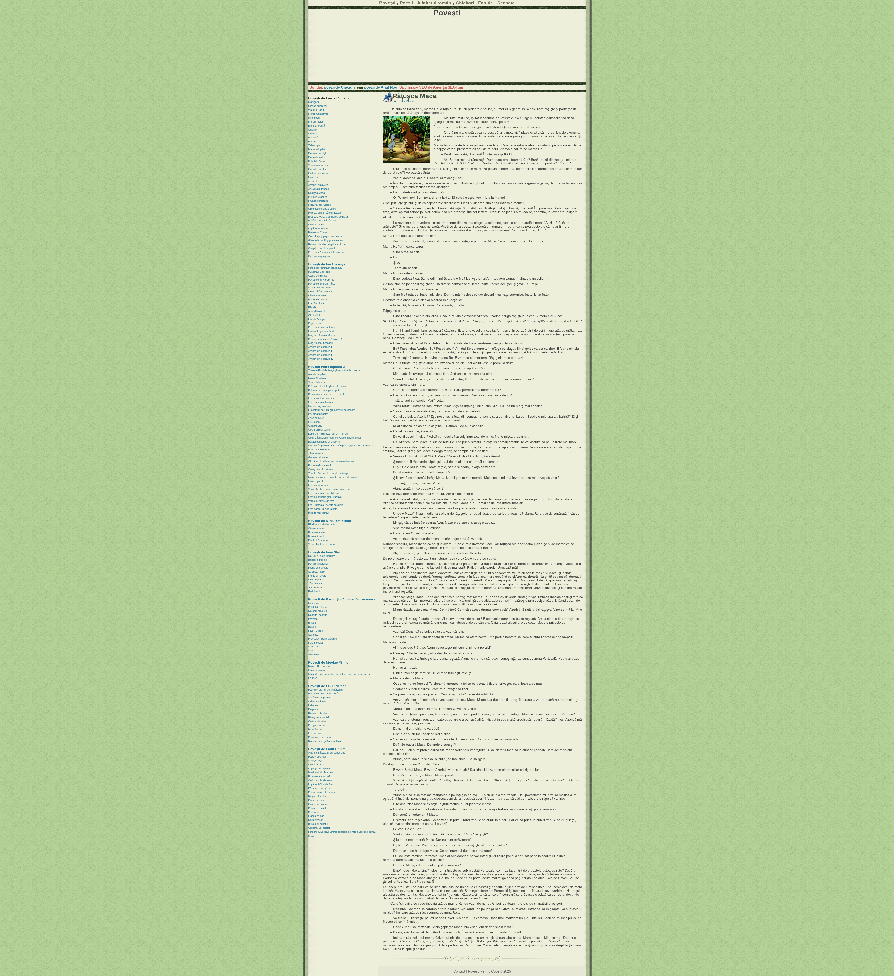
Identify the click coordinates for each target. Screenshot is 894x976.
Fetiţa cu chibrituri (318, 713)
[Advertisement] (447, 49)
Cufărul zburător (317, 721)
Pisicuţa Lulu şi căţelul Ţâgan (324, 212)
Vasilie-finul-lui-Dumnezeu (322, 544)
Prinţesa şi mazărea (319, 737)
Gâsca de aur (316, 816)
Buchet (312, 141)
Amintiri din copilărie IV (320, 358)
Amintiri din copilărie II (320, 350)
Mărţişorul (313, 102)
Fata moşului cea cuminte (322, 398)
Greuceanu (314, 421)
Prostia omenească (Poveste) (325, 339)
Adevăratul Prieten (318, 189)
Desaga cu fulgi (317, 153)
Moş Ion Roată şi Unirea (321, 335)
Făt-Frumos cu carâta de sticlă (325, 504)
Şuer (311, 650)
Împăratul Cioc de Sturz (321, 784)
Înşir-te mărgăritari (318, 512)
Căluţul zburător (317, 169)
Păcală (312, 307)
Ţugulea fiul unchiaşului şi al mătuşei (328, 473)
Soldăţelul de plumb (319, 697)
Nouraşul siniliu (316, 224)
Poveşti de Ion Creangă (326, 264)
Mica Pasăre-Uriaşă (319, 204)
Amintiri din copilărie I (320, 346)
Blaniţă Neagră (316, 125)
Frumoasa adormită (319, 776)
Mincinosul (314, 117)
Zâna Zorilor (315, 583)
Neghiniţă (313, 603)
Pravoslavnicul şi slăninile (322, 638)
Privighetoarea (316, 725)
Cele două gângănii (319, 256)
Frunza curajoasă (318, 200)
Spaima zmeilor (316, 571)
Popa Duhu (314, 323)
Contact (459, 971)
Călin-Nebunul (316, 528)
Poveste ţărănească (319, 465)
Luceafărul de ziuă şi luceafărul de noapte (331, 410)
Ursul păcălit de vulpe (320, 291)
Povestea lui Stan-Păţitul (321, 283)
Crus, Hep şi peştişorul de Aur (325, 236)
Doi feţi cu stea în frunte (321, 555)
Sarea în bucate (317, 382)
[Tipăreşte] (388, 101)
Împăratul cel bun (318, 228)
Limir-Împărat (315, 579)
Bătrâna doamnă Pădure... (323, 220)
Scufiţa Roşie (315, 760)
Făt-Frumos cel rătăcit (320, 402)
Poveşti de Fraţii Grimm (326, 749)
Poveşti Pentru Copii (483, 971)
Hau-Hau (313, 177)
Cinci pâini (314, 315)
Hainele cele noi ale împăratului (325, 689)
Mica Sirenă (315, 729)
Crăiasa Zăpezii (317, 701)
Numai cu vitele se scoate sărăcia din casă (332, 477)
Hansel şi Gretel (317, 756)
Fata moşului (315, 642)
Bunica (312, 626)
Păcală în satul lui (318, 563)
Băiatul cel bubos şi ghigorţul (324, 441)
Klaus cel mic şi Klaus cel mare (325, 741)
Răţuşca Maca (316, 192)
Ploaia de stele (316, 800)
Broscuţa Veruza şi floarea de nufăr (328, 216)
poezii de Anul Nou (380, 87)
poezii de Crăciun (339, 87)
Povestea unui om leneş (321, 327)
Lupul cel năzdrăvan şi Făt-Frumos (328, 433)
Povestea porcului (318, 299)
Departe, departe (317, 615)
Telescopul (314, 145)
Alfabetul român (434, 2)
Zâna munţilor (316, 417)
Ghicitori (465, 2)
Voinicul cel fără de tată (321, 501)
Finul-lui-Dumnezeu (319, 540)
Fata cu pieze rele (318, 485)
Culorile (312, 129)
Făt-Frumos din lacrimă (321, 524)
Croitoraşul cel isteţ (319, 827)
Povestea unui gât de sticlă (323, 693)
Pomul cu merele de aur (321, 792)
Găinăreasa (315, 425)
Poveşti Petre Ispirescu (326, 367)
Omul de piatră (316, 670)
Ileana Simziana (317, 378)
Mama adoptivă (316, 149)
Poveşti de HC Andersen (327, 686)
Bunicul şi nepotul (318, 823)
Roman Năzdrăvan (319, 666)
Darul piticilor (315, 819)
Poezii (406, 2)
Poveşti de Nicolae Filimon (329, 662)
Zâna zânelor (315, 453)
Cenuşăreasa (316, 764)
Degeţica (313, 709)
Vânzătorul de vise (318, 165)
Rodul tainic (314, 591)
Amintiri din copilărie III (320, 354)
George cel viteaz (318, 457)
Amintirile (313, 181)
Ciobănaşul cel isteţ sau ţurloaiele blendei (331, 461)
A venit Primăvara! (318, 185)
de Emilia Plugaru (404, 101)
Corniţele (313, 133)
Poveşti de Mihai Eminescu (329, 521)
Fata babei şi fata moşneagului (325, 267)
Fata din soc (315, 733)
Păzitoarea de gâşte (319, 788)
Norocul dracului (317, 611)
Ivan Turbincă (316, 303)
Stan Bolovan (315, 587)
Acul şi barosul (316, 311)
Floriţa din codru (317, 575)
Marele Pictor (315, 121)
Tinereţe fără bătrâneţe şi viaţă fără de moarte (334, 370)
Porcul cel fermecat (319, 449)
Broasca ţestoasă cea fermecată (326, 394)
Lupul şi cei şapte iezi (320, 768)
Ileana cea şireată (318, 567)
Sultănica (313, 634)
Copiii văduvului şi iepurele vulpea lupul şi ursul (334, 437)
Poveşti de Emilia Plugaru (328, 98)
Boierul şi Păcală (317, 559)
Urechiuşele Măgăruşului (322, 208)
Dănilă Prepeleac (317, 295)
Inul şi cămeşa (316, 319)
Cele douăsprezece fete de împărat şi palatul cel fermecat (340, 445)
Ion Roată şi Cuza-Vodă (321, 331)
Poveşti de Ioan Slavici (326, 552)
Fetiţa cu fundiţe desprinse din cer (327, 244)
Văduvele (313, 654)
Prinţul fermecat (317, 808)
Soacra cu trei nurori (319, 287)
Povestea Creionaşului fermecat (326, 252)
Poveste (313, 618)
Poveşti (387, 2)
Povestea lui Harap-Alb (321, 279)
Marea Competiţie (318, 113)
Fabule (485, 2)
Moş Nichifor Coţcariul (320, 343)
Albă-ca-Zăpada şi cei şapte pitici (326, 752)
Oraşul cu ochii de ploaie (322, 248)
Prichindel (313, 812)
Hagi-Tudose (315, 630)
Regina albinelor (317, 796)
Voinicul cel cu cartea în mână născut (329, 489)
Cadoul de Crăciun (318, 173)
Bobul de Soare (316, 161)
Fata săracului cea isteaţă (322, 508)
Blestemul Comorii (318, 232)
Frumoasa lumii (316, 532)
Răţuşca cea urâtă (318, 717)
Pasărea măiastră (318, 414)
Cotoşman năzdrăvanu (321, 469)
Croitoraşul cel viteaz (320, 780)
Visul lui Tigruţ (316, 109)
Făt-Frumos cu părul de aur (323, 493)
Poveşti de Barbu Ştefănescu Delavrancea (341, 599)
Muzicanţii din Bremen (320, 772)
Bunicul (312, 622)
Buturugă (313, 137)
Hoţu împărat (315, 481)
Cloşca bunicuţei (317, 105)
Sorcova (313, 646)
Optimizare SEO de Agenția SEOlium (431, 87)
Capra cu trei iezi (317, 275)
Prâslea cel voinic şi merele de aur (327, 386)
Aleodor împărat (317, 374)
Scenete (506, 2)
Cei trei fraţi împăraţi (319, 406)
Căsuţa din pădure (318, 804)
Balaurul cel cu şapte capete (324, 390)
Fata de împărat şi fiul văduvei (325, 497)
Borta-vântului (316, 536)
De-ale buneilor (316, 157)
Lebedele (313, 705)
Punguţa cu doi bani (319, 271)
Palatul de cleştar (318, 607)
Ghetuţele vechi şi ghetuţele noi (325, 240)
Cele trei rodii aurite (319, 429)
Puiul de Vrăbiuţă (317, 196)
